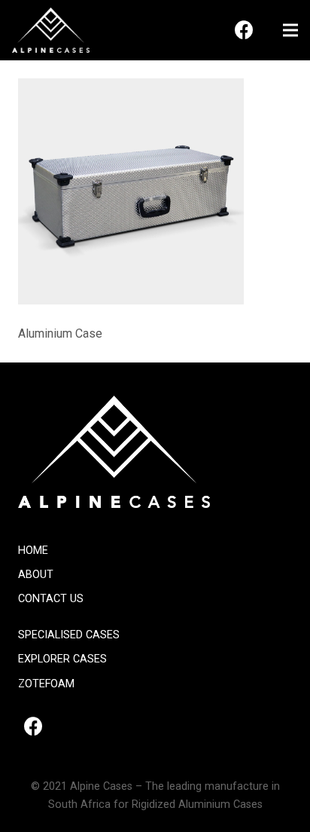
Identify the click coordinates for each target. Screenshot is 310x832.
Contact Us (51, 598)
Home (33, 550)
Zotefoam (46, 684)
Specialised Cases (69, 635)
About (35, 574)
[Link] (51, 30)
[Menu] (290, 30)
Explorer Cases (62, 659)
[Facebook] (244, 30)
